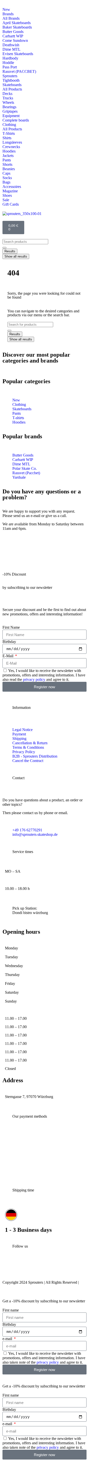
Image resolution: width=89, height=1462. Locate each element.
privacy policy (34, 679)
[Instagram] (8, 1268)
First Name (11, 627)
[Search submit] (4, 247)
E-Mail (8, 656)
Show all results (15, 256)
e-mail (7, 1339)
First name (10, 1310)
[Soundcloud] (65, 1268)
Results (9, 251)
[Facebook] (36, 1268)
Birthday (9, 642)
